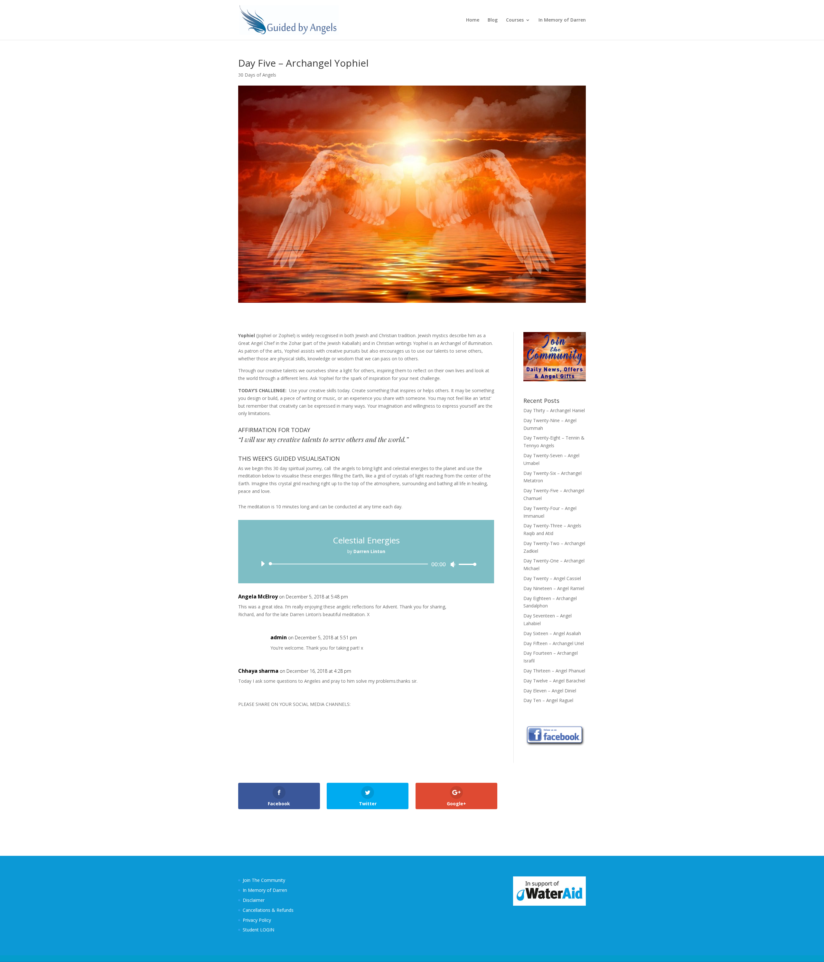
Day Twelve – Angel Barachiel (554, 681)
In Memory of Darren (562, 20)
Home (472, 20)
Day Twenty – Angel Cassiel (552, 578)
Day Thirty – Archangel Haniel (554, 410)
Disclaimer (254, 900)
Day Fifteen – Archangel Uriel (553, 643)
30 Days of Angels (257, 75)
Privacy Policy (257, 920)
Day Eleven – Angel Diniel (549, 691)
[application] (366, 564)
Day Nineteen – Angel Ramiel (553, 588)
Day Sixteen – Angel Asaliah (552, 633)
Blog (493, 20)
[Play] (263, 564)
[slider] (466, 564)
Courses (515, 20)
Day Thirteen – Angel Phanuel (554, 671)
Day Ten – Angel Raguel (548, 700)
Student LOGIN (258, 930)
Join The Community (264, 880)
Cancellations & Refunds (268, 910)
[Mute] (453, 564)
